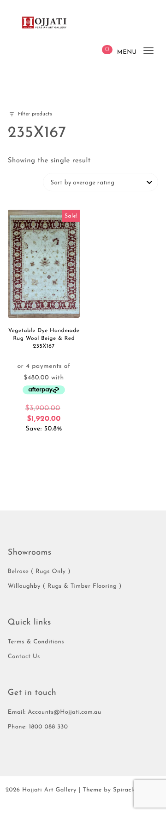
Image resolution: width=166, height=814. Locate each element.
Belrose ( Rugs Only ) (39, 572)
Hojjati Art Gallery (49, 790)
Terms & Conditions (36, 642)
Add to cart (44, 446)
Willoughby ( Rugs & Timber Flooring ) (65, 587)
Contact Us (24, 657)
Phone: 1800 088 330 (38, 727)
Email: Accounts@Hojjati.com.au (54, 713)
